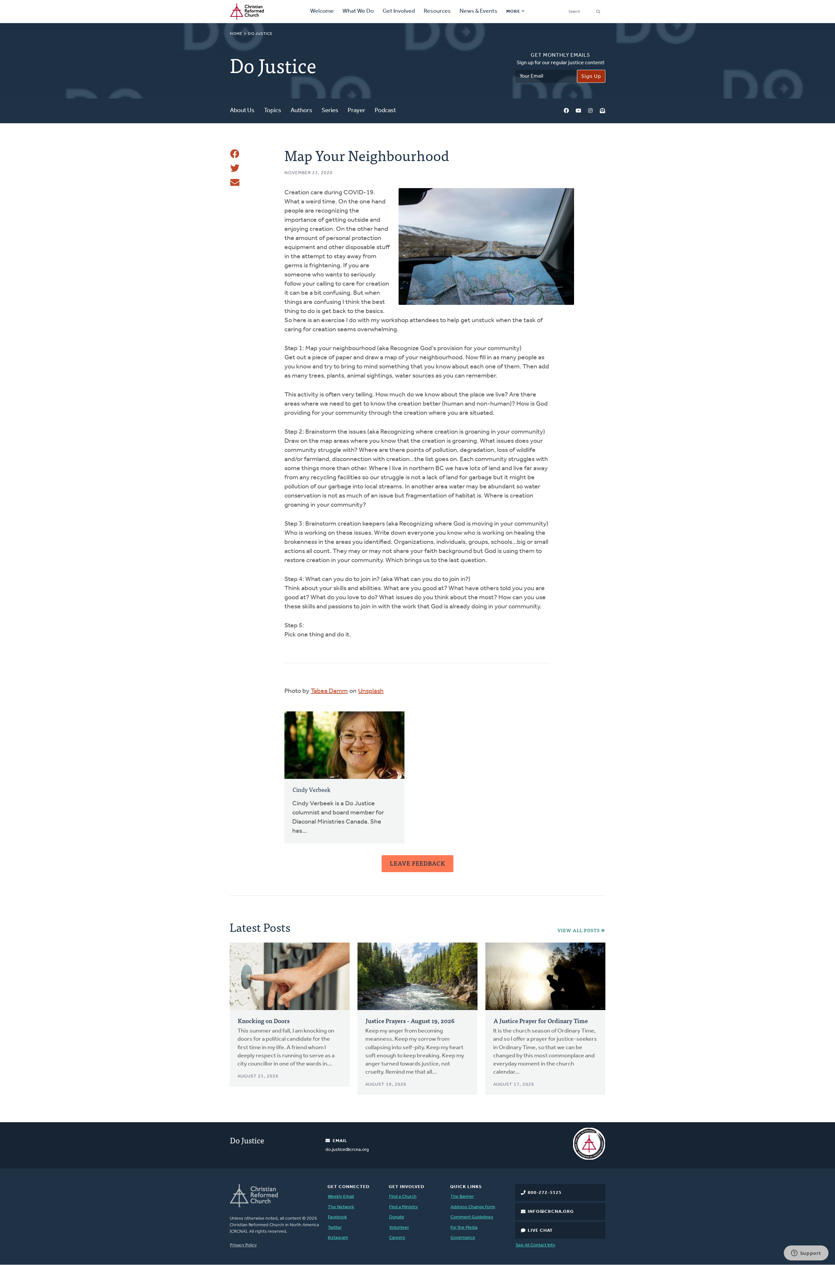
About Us (242, 111)
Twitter (335, 1227)
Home (236, 34)
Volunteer (399, 1227)
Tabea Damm (329, 691)
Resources (437, 11)
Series (330, 111)
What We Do (358, 11)
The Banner (462, 1196)
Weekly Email (341, 1196)
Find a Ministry (403, 1207)
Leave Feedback (417, 863)
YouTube (578, 111)
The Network (341, 1207)
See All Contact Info (535, 1245)
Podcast (385, 111)
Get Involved (399, 11)
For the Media (464, 1227)
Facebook (566, 111)
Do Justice (260, 34)
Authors (301, 111)
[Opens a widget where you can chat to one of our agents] (805, 1253)
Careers (397, 1237)
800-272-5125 (545, 1192)
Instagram (590, 111)
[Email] (235, 182)
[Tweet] (235, 168)
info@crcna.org (551, 1211)
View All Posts (578, 930)
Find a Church (403, 1196)
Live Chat (540, 1230)
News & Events (478, 11)
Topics (272, 111)
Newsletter (602, 111)
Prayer (356, 111)
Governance (462, 1237)
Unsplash (371, 691)
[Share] (235, 154)
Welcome (322, 11)
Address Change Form (472, 1207)
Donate (396, 1217)
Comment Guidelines (471, 1217)
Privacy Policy (243, 1245)
